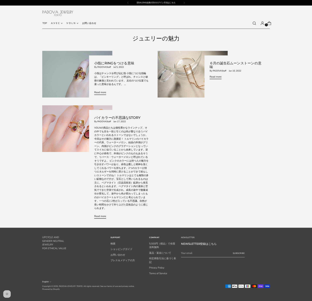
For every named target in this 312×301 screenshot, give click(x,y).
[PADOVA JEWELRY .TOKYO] (57, 13)
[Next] (184, 3)
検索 (112, 243)
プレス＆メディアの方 (122, 260)
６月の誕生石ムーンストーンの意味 (235, 65)
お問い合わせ (117, 254)
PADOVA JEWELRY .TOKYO (71, 286)
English (45, 281)
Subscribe (239, 253)
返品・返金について (160, 253)
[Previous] (127, 3)
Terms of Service (158, 273)
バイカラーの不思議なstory (117, 118)
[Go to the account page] (261, 23)
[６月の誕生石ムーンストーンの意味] (193, 74)
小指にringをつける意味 (114, 63)
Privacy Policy (156, 267)
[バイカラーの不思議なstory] (77, 163)
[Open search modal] (254, 23)
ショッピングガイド (121, 249)
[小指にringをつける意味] (77, 74)
